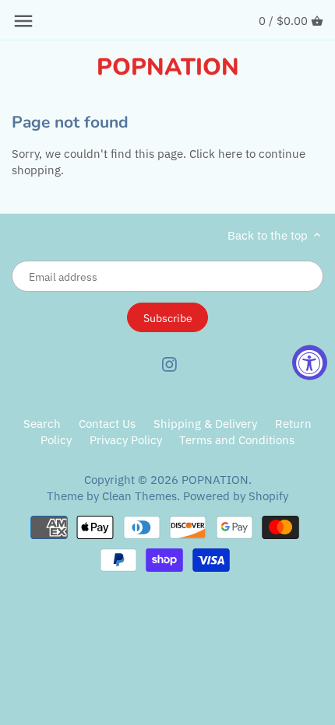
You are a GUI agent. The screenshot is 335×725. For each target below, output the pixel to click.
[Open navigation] (23, 21)
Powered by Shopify (235, 496)
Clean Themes (139, 496)
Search (42, 423)
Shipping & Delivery (206, 423)
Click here (215, 153)
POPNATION (168, 67)
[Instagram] (169, 363)
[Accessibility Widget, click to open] (309, 362)
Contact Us (107, 423)
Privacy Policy (126, 440)
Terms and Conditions (236, 440)
